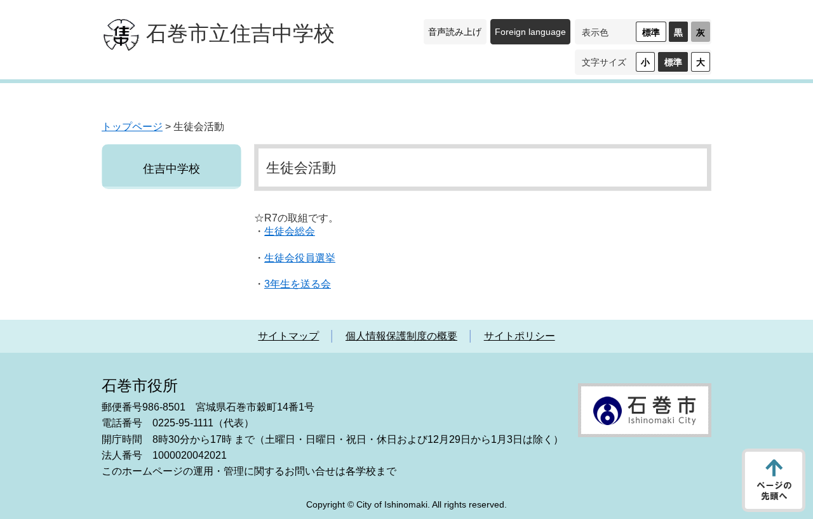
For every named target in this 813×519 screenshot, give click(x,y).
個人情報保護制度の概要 (401, 336)
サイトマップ (288, 336)
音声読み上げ (454, 32)
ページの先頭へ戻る (773, 480)
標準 (651, 32)
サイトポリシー (519, 336)
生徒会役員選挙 (299, 258)
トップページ (132, 126)
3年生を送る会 (297, 284)
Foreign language (530, 32)
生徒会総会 (289, 231)
